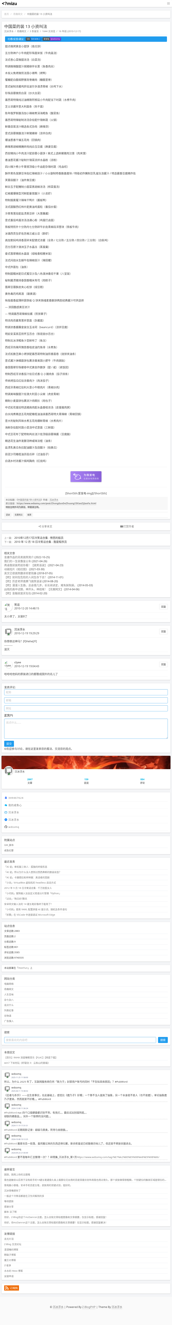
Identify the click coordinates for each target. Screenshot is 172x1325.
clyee (17, 662)
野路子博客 (10, 1254)
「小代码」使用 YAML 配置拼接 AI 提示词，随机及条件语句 (35, 909)
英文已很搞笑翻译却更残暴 (20, 573)
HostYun (23, 967)
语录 (8, 514)
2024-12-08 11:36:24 (19, 1108)
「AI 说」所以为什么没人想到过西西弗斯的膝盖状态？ (32, 872)
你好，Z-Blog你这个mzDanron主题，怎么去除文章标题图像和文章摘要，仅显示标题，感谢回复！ (56, 1217)
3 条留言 (34, 31)
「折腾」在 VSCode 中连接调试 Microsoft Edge (29, 914)
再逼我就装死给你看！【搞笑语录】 (25, 565)
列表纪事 (9, 1010)
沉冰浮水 (9, 31)
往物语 (7, 1015)
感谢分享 (9, 1206)
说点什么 (9, 1005)
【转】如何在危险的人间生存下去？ (25, 577)
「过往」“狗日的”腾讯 (15, 898)
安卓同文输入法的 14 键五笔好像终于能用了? (28, 904)
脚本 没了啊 (10, 1211)
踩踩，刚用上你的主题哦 (17, 1174)
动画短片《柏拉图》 (16, 569)
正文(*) (8, 715)
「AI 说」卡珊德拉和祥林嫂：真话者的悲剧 (27, 877)
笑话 (17, 604)
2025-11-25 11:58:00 (19, 1077)
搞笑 (29, 514)
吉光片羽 (9, 1238)
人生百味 (9, 994)
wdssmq (13, 827)
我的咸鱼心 (15, 805)
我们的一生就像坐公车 (17, 561)
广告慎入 (9, 1021)
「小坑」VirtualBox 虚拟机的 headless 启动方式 (30, 882)
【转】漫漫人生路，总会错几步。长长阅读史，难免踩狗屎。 (40, 585)
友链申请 (9, 1276)
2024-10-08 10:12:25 (19, 1139)
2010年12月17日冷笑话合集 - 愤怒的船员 (38, 538)
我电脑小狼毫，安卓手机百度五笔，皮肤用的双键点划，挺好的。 (38, 1185)
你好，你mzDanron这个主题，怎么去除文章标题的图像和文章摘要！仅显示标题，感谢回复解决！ (56, 1222)
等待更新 (9, 1201)
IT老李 (7, 1265)
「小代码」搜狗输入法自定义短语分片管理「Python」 (32, 893)
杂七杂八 (9, 999)
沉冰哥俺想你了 (12, 1190)
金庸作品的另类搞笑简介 (19, 557)
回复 (163, 606)
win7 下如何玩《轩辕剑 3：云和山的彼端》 (27, 1062)
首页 (6, 14)
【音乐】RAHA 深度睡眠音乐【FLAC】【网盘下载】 (31, 1057)
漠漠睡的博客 (11, 1249)
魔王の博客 (10, 1260)
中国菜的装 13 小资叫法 (29, 499)
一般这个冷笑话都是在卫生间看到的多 (24, 1195)
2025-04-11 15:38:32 (19, 1091)
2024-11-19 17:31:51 (19, 1125)
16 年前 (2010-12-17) (70, 31)
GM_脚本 (9, 845)
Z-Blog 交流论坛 (12, 1244)
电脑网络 (9, 983)
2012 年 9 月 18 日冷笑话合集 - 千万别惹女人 (28, 888)
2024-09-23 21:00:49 (19, 1153)
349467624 (16, 797)
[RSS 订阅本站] (11, 1289)
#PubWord (10, 1112)
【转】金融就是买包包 (17, 593)
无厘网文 (19, 514)
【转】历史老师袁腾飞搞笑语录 (23, 581)
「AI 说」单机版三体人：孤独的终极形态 (25, 866)
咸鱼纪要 (9, 850)
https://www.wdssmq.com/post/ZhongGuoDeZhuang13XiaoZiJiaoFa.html (56, 503)
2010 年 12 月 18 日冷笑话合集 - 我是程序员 (40, 542)
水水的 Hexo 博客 (13, 1270)
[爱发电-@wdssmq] (52, 39)
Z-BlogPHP (89, 1307)
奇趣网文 (18, 14)
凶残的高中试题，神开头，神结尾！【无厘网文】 (33, 589)
